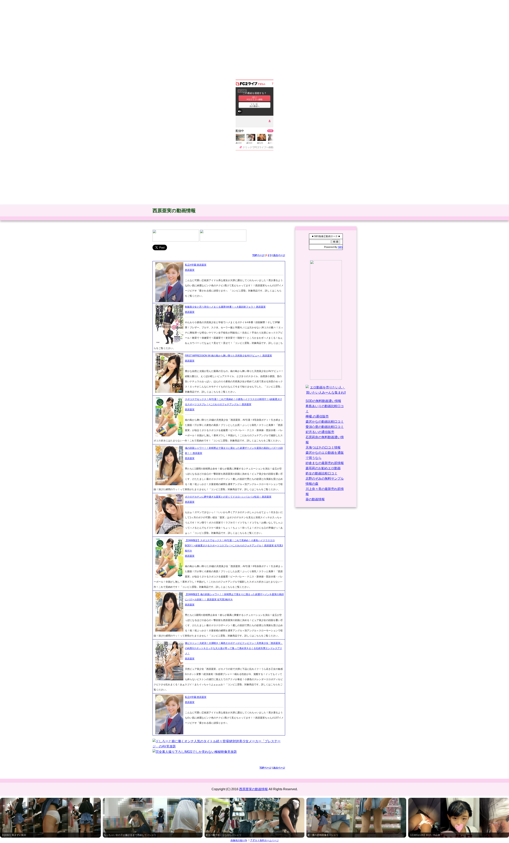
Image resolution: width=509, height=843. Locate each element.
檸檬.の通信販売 (317, 416)
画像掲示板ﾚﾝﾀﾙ (238, 840)
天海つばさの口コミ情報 (323, 447)
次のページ (279, 255)
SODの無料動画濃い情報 (323, 401)
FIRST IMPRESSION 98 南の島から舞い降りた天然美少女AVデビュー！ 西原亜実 (228, 355)
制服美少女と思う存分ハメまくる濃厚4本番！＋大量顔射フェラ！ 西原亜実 (225, 306)
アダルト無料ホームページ (264, 840)
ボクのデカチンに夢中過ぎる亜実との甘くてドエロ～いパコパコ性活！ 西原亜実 (228, 496)
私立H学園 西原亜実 (195, 264)
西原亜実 (189, 270)
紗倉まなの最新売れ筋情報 (325, 463)
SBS (340, 247)
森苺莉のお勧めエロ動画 (323, 468)
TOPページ (258, 255)
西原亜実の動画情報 (174, 210)
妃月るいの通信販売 (320, 432)
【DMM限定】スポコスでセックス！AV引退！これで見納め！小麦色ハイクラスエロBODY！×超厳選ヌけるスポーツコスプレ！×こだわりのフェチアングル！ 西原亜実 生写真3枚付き (234, 545)
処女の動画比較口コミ (321, 473)
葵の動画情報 (315, 499)
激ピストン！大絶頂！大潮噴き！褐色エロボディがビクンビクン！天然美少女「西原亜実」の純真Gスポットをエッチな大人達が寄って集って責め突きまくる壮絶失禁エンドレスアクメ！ (234, 648)
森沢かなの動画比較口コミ (325, 421)
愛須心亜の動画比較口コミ (325, 426)
